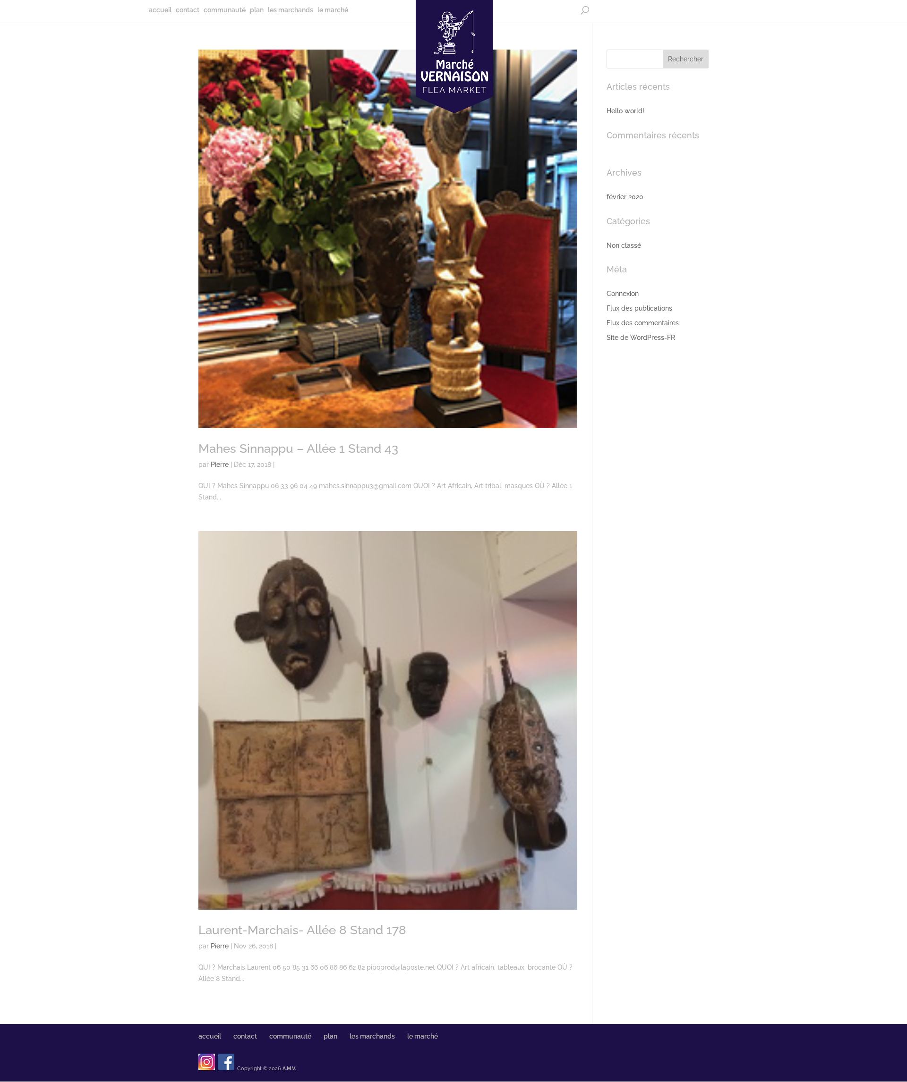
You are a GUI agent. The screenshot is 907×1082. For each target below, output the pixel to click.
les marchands (290, 10)
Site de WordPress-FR (641, 337)
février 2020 (625, 197)
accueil (160, 10)
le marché (332, 10)
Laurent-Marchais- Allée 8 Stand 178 (302, 930)
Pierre (220, 464)
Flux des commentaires (643, 323)
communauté (225, 10)
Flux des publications (639, 308)
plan (257, 10)
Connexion (623, 293)
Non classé (624, 245)
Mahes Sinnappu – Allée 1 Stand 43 (298, 448)
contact (187, 10)
